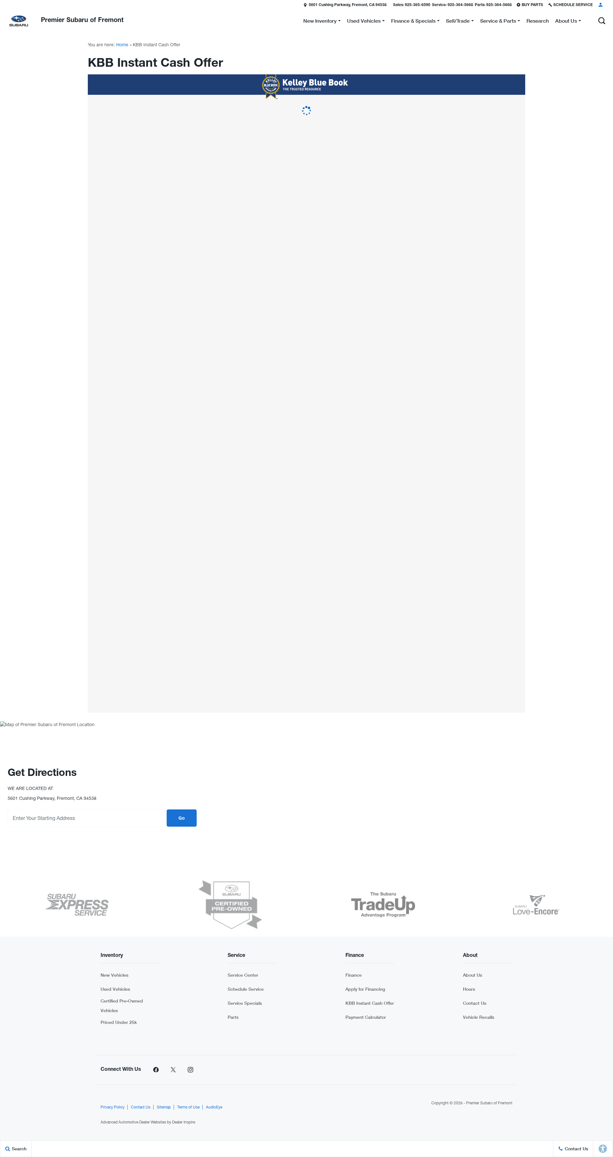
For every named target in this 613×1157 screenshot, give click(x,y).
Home (122, 44)
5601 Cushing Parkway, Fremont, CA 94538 (348, 5)
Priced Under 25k (119, 1022)
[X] (173, 1070)
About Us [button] (566, 22)
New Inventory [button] (320, 22)
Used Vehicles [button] (364, 22)
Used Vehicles (115, 989)
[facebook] (156, 1070)
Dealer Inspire (183, 1122)
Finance (353, 975)
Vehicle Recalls (478, 1017)
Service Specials (245, 1003)
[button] (602, 21)
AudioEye (214, 1107)
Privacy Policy (113, 1107)
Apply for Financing (365, 989)
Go (181, 818)
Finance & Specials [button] (413, 22)
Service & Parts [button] (498, 22)
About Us (472, 975)
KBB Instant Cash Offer (369, 1003)
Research (537, 21)
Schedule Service (246, 989)
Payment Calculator (365, 1017)
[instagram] (190, 1070)
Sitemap (164, 1107)
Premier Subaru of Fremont (489, 1103)
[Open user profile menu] (600, 5)
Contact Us (474, 1003)
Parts (233, 1017)
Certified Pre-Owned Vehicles (122, 1005)
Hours (469, 989)
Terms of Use (188, 1107)
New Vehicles (114, 975)
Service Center (243, 975)
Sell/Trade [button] (458, 22)
